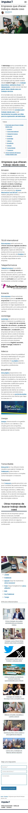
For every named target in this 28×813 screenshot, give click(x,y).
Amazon (9, 129)
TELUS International (12, 131)
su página (15, 361)
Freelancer (7, 578)
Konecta (9, 136)
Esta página (5, 373)
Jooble (6, 575)
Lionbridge (10, 139)
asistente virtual (15, 85)
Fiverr (6, 586)
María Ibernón (8, 12)
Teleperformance (12, 134)
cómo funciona (9, 583)
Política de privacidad (6, 805)
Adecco (9, 141)
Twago (6, 597)
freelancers (5, 471)
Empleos (21, 254)
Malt (5, 591)
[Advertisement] (14, 49)
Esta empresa (5, 243)
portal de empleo (20, 394)
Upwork (6, 581)
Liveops (9, 146)
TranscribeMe (11, 148)
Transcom (10, 150)
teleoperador (5, 87)
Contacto (8, 807)
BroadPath (10, 143)
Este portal (4, 467)
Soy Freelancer (9, 594)
